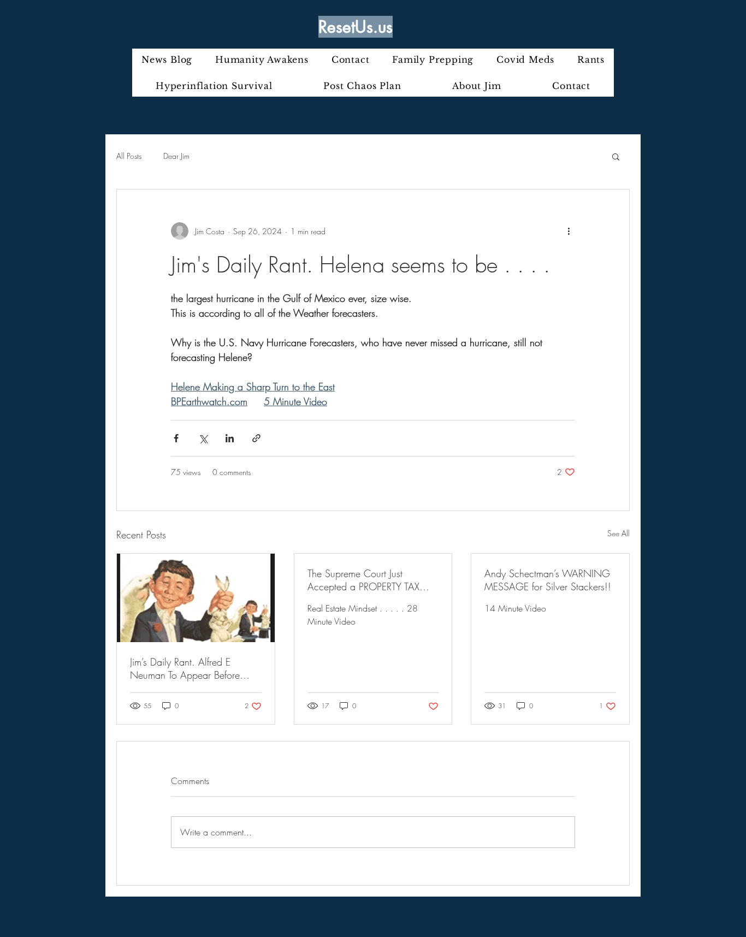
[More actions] (568, 231)
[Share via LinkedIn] (229, 438)
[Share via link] (256, 438)
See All (618, 533)
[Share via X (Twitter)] (203, 438)
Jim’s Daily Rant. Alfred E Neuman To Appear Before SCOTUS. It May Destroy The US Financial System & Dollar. (191, 668)
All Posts (128, 156)
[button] (616, 156)
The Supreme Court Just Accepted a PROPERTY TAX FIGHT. (363, 580)
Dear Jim (176, 156)
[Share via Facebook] (176, 438)
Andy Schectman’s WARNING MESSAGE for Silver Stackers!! (547, 580)
